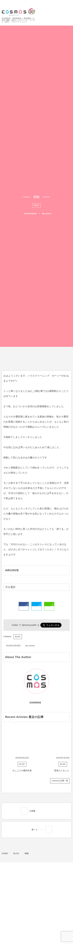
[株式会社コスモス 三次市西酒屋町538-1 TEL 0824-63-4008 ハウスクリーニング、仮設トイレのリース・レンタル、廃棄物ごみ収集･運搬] (19, 12)
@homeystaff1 (29, 625)
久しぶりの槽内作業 (22, 770)
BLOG (36, 205)
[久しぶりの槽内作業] (22, 741)
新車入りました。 (62, 770)
